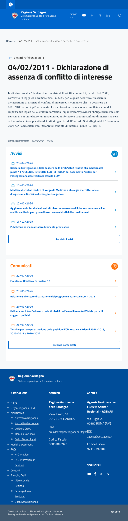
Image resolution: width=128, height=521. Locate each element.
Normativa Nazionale (26, 423)
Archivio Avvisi (64, 239)
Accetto (115, 512)
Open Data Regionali (26, 502)
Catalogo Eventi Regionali (23, 493)
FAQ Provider (22, 454)
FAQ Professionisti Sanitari (25, 462)
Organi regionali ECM (23, 408)
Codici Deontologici (25, 439)
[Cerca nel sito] (120, 16)
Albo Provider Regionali (22, 483)
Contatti (15, 470)
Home (9, 41)
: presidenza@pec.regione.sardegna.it (64, 429)
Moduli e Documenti (22, 444)
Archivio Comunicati (64, 345)
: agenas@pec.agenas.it (99, 433)
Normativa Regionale (26, 418)
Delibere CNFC (23, 429)
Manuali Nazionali (25, 434)
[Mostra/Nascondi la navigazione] (9, 26)
